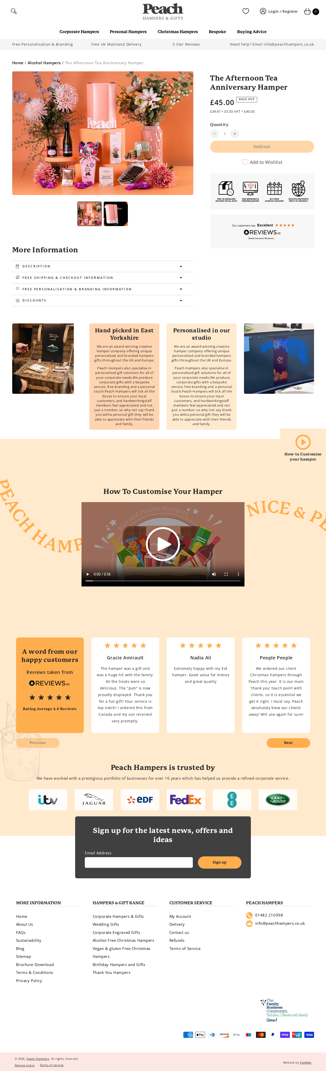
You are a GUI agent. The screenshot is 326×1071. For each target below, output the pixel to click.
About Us (24, 924)
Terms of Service (185, 948)
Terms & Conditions (34, 972)
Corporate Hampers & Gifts (118, 916)
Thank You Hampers (112, 972)
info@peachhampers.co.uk (280, 923)
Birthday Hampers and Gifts (119, 964)
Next (288, 743)
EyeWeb (305, 1062)
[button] (14, 11)
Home (18, 62)
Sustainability (29, 940)
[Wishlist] (246, 11)
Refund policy (25, 1065)
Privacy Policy (29, 980)
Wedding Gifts (106, 924)
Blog (20, 948)
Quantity (219, 124)
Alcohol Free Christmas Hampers (123, 940)
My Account (180, 916)
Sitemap (23, 956)
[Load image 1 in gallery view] (89, 214)
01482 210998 (269, 915)
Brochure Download (35, 964)
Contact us (179, 932)
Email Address (98, 852)
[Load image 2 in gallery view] (116, 214)
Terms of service (52, 1065)
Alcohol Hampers (44, 62)
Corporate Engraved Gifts (116, 932)
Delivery (177, 924)
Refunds (177, 940)
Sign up (219, 862)
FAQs (21, 932)
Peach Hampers (37, 1059)
